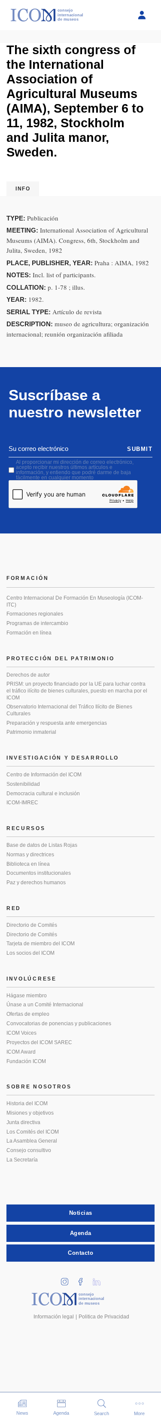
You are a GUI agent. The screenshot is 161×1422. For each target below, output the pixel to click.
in (67, 1279)
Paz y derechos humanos (36, 883)
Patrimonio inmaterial (31, 732)
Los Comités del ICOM (32, 1132)
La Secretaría (22, 1160)
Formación (27, 578)
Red (13, 908)
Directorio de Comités (31, 925)
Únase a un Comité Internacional (44, 1005)
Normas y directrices (30, 855)
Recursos (26, 828)
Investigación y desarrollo (62, 758)
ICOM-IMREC (22, 803)
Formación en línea (29, 633)
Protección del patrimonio (60, 659)
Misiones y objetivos (30, 1113)
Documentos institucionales (38, 873)
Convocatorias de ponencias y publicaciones (58, 1024)
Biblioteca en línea (28, 864)
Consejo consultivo (28, 1150)
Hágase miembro (26, 996)
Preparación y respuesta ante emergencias (56, 723)
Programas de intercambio (37, 623)
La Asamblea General (31, 1141)
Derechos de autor (28, 675)
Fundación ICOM (26, 1061)
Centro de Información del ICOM (44, 775)
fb (83, 1279)
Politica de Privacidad (104, 1317)
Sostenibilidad (23, 784)
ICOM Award (21, 1052)
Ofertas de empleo (27, 1014)
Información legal (53, 1317)
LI (99, 1279)
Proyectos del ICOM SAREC (39, 1042)
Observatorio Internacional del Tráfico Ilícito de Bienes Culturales (69, 710)
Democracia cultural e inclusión (43, 794)
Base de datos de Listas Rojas (41, 845)
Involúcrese (31, 979)
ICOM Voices (21, 1033)
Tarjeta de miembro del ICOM (40, 944)
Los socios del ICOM (30, 953)
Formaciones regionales (34, 614)
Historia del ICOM (27, 1103)
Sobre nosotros (39, 1087)
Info (22, 189)
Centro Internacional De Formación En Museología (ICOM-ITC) (74, 601)
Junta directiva (23, 1122)
